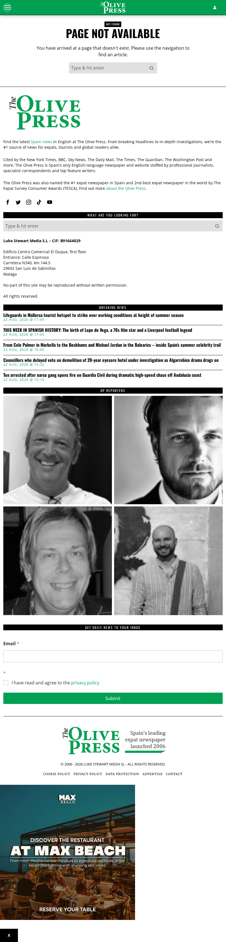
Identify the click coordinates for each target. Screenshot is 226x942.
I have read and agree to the (55, 683)
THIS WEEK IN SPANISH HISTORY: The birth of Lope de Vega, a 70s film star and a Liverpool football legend (97, 330)
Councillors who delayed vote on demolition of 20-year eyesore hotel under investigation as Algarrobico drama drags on (111, 360)
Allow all (185, 528)
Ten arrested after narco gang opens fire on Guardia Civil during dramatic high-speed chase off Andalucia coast (102, 375)
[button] (151, 67)
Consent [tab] (39, 421)
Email (11, 643)
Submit (112, 698)
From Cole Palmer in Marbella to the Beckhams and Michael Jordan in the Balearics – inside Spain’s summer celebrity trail (112, 345)
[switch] (85, 502)
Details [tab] (113, 421)
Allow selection (113, 528)
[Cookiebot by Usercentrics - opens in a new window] (195, 406)
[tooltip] (7, 202)
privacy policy (85, 683)
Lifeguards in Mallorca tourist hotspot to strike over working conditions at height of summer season (93, 315)
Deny (41, 528)
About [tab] (187, 421)
